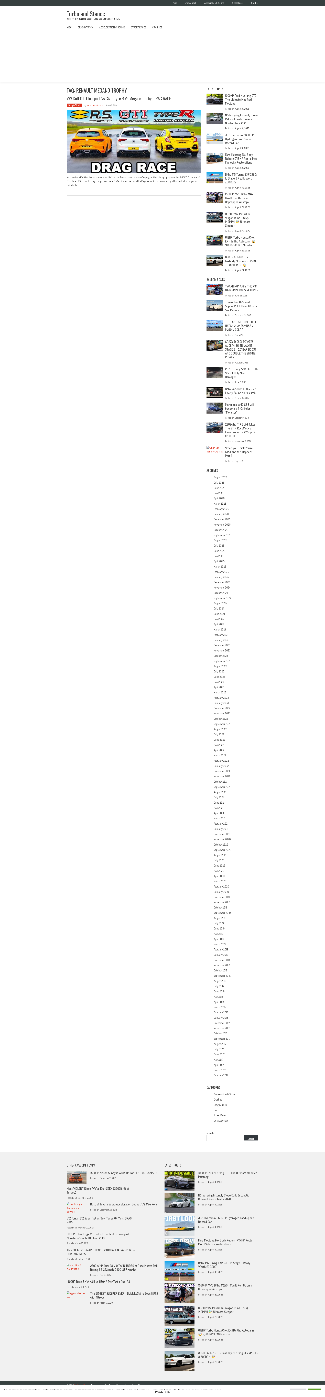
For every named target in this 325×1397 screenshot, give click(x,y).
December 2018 (222, 960)
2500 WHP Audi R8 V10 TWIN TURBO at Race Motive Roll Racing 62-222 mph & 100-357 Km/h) (124, 1267)
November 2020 (222, 839)
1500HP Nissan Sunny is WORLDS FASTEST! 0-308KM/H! (123, 1173)
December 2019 (222, 897)
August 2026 (220, 477)
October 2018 (221, 970)
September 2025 (222, 535)
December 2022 (222, 708)
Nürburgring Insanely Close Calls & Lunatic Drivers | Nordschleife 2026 (241, 119)
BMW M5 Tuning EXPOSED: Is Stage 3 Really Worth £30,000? (241, 178)
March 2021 (219, 818)
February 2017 (221, 1075)
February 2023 (221, 697)
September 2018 (222, 975)
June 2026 (219, 488)
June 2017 (219, 1054)
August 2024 (220, 603)
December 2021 (222, 771)
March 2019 (220, 944)
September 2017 (222, 1038)
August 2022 (220, 729)
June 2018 (219, 991)
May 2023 (219, 682)
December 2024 (222, 582)
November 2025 (222, 524)
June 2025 (219, 550)
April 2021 (219, 813)
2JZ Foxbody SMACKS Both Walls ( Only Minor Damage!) (241, 373)
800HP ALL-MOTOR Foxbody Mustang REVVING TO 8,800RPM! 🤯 (241, 261)
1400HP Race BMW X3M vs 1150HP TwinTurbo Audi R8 (98, 1281)
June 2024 (219, 613)
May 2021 (218, 808)
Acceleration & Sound (214, 3)
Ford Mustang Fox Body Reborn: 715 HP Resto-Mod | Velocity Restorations (241, 158)
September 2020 (222, 849)
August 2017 (220, 1044)
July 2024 (219, 608)
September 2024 (222, 598)
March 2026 (220, 503)
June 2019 (219, 928)
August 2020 (220, 855)
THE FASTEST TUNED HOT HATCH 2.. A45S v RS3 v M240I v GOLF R (240, 325)
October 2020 (221, 844)
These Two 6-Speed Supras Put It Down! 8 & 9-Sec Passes (241, 306)
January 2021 (221, 828)
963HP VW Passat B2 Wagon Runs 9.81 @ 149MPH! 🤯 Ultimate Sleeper (238, 219)
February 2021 (221, 823)
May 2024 (219, 619)
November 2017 (222, 1028)
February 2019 (221, 949)
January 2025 (221, 577)
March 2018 (220, 1007)
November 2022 (222, 713)
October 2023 (221, 655)
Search (210, 1133)
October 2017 (220, 1033)
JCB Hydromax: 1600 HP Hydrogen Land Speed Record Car (239, 139)
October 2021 (220, 781)
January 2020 (221, 891)
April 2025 (219, 561)
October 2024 (221, 592)
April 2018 (219, 1002)
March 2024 (220, 629)
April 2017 (219, 1065)
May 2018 (218, 996)
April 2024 (219, 624)
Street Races (237, 3)
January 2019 (221, 954)
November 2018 (222, 965)
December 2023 (222, 645)
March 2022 (220, 755)
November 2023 (222, 650)
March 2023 (220, 692)
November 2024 (222, 587)
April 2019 (219, 939)
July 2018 (219, 986)
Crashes (254, 3)
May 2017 (218, 1059)
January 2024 (221, 640)
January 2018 (221, 1017)
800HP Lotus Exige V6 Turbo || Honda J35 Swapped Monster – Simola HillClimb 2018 (98, 1236)
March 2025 (220, 566)
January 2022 (221, 766)
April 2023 (219, 687)
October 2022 (221, 718)
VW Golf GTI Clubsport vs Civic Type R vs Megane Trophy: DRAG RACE (119, 98)
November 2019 (222, 902)
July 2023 (219, 671)
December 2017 (222, 1023)
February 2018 (221, 1012)
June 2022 (219, 739)
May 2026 (219, 493)
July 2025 (219, 545)
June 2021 (219, 802)
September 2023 (222, 661)
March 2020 (220, 881)
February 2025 (221, 571)
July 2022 (219, 734)
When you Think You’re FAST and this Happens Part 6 (239, 452)
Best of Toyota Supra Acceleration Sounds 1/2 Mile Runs (124, 1204)
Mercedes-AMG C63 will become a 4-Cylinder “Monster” (239, 408)
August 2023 (220, 666)
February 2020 (221, 886)
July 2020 (219, 860)
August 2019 (220, 918)
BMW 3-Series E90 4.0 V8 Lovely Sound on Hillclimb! (240, 391)
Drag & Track (190, 3)
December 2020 (222, 834)
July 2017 (219, 1049)
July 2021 (219, 797)
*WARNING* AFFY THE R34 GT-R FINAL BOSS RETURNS (241, 288)
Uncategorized (221, 1120)
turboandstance (94, 105)
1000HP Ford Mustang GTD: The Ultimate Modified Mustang (241, 99)
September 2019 (222, 912)
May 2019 (218, 933)
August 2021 (220, 792)
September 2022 (222, 724)
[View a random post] (253, 27)
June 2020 (219, 865)
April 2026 (219, 498)
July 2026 (219, 482)
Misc (175, 3)
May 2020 (219, 870)
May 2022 (219, 745)
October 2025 (221, 529)
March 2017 (219, 1070)
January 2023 (221, 703)
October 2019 (221, 907)
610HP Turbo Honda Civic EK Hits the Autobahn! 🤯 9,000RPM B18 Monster (240, 241)
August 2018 (220, 981)
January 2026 (221, 514)
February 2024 (221, 634)
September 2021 (222, 787)
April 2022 (219, 750)
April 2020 (219, 876)
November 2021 (222, 776)
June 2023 (219, 676)
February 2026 (221, 509)
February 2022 (221, 760)
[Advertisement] (162, 57)
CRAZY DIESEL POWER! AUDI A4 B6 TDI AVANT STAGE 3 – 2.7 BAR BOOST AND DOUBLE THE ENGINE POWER (240, 349)
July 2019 (219, 923)
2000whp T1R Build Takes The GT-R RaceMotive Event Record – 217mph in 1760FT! (240, 430)
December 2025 (222, 519)
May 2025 (219, 556)
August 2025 (220, 540)
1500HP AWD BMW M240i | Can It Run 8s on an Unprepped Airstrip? (240, 198)
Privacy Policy (162, 1391)
